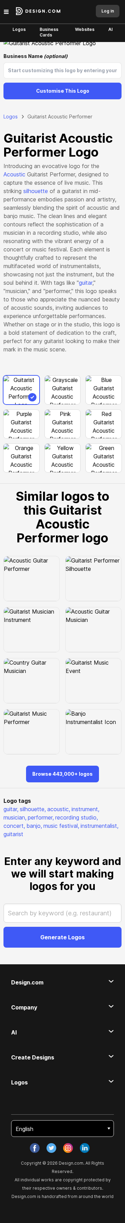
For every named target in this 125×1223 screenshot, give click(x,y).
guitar (85, 282)
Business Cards (49, 32)
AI (110, 29)
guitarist (13, 834)
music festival (61, 825)
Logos (19, 29)
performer (41, 817)
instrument (85, 809)
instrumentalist (99, 825)
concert (14, 825)
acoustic (58, 809)
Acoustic (14, 174)
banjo (34, 825)
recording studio (76, 817)
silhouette (35, 191)
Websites (84, 29)
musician (14, 817)
